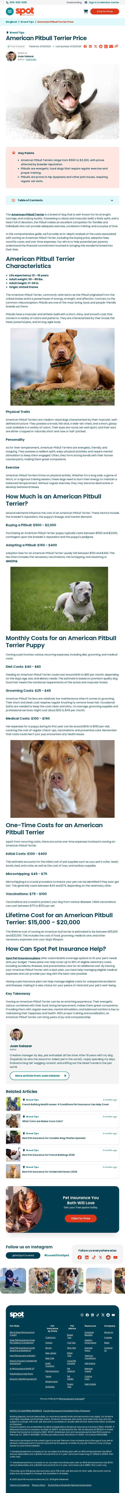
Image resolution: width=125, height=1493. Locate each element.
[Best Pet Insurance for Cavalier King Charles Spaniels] (62, 1137)
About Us (108, 1332)
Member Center (89, 1370)
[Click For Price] (86, 11)
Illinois (48, 1348)
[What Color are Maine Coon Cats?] (62, 1121)
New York (49, 1358)
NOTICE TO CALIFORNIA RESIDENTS (26, 1410)
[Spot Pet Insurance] (17, 1315)
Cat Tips (71, 1342)
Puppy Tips (70, 1385)
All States (50, 1386)
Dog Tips (71, 1348)
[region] (62, 1281)
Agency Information (90, 1341)
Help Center (90, 1384)
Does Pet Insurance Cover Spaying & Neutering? (22, 1349)
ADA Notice (90, 1363)
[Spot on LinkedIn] (86, 1257)
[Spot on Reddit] (108, 1257)
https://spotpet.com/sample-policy (32, 1419)
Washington (51, 1381)
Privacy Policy (38, 1485)
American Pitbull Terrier (27, 214)
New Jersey (50, 1353)
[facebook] (85, 46)
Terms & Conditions (90, 1357)
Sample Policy (88, 1349)
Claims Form (88, 1377)
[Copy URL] (116, 46)
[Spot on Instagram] (82, 1315)
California (50, 1337)
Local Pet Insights (71, 1362)
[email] (111, 46)
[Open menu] (10, 11)
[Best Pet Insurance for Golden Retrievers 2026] (62, 1171)
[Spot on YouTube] (115, 1257)
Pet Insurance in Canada (71, 1398)
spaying (11, 561)
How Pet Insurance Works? (22, 1355)
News (106, 1342)
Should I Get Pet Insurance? (23, 1379)
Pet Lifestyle (71, 1370)
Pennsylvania (52, 1371)
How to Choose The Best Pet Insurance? (23, 1362)
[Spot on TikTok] (94, 1257)
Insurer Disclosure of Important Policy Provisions (66, 1410)
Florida (48, 1342)
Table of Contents (30, 200)
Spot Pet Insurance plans (23, 958)
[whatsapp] (106, 46)
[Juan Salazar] (11, 56)
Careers (108, 1337)
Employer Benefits (89, 1333)
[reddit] (101, 46)
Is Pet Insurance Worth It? (22, 1368)
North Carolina (49, 1364)
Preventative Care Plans (21, 1373)
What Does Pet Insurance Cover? (22, 1333)
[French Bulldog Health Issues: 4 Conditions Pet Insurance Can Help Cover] (62, 1104)
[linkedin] (90, 46)
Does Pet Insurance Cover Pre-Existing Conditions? (22, 1341)
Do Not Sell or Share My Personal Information (69, 1485)
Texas (48, 1376)
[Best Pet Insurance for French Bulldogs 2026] (62, 1154)
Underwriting (74, 2)
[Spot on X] (101, 1257)
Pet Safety (70, 1377)
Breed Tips (70, 1336)
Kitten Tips (70, 1354)
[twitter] (95, 46)
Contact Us (108, 1349)
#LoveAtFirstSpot (56, 1255)
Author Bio (31, 59)
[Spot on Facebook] (79, 1257)
